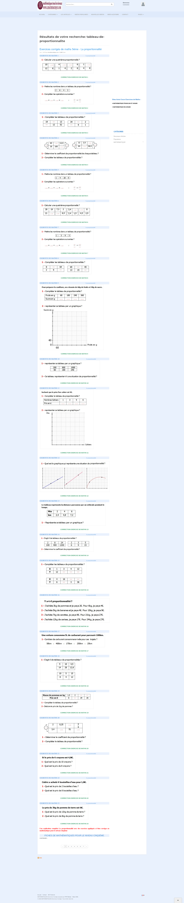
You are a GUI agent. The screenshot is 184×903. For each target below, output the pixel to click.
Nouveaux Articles (120, 136)
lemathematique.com (53, 52)
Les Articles (65, 14)
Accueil (42, 14)
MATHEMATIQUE (119, 142)
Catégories (52, 14)
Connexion (126, 5)
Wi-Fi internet (51, 895)
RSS (40, 858)
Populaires (117, 139)
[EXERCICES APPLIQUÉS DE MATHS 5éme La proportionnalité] (67, 65)
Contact (125, 14)
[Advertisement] (92, 23)
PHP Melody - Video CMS (71, 897)
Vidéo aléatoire (113, 14)
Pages (140, 14)
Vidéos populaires (81, 14)
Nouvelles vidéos (97, 14)
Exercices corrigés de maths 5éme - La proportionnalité (71, 49)
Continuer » (44, 838)
